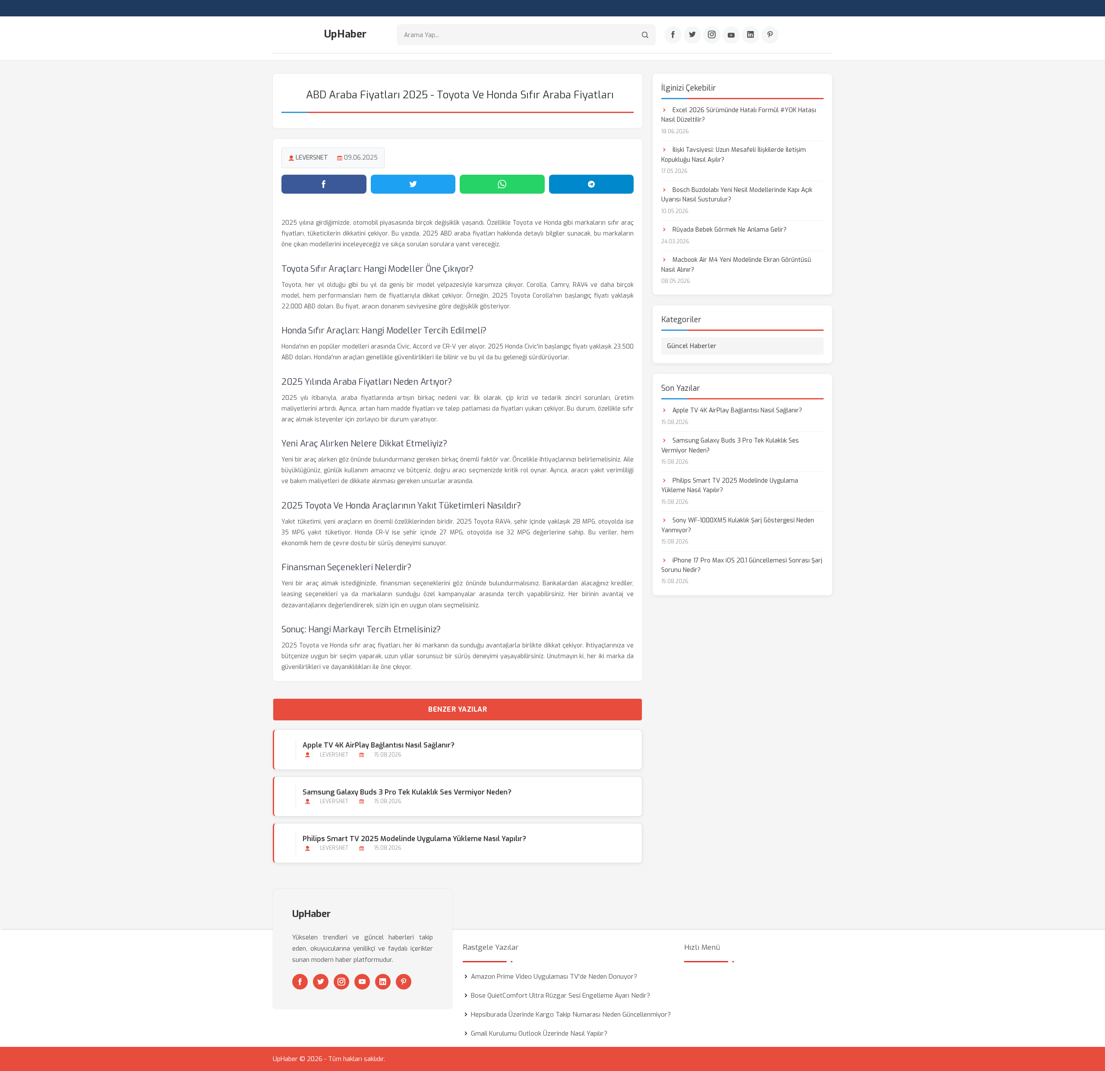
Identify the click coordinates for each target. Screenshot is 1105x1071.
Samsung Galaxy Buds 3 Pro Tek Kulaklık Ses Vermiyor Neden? (407, 792)
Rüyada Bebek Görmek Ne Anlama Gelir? (728, 230)
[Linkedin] (750, 35)
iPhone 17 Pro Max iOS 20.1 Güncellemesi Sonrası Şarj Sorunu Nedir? (741, 565)
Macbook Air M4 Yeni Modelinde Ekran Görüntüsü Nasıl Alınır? (736, 264)
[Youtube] (731, 35)
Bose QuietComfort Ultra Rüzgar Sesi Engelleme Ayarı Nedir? (560, 995)
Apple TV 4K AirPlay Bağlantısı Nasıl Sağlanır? (379, 745)
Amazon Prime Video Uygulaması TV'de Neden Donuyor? (554, 976)
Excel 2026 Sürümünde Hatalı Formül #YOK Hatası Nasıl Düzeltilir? (738, 115)
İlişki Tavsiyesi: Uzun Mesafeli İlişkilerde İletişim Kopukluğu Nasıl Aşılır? (733, 154)
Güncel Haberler (692, 346)
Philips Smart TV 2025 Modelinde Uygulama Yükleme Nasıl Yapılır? (414, 838)
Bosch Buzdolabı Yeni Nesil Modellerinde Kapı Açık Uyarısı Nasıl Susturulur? (736, 195)
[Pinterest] (770, 35)
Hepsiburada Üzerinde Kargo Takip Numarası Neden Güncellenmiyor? (571, 1014)
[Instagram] (711, 35)
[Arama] (645, 34)
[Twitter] (692, 35)
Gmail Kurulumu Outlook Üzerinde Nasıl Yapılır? (539, 1033)
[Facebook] (673, 35)
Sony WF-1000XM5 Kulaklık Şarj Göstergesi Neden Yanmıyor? (737, 525)
